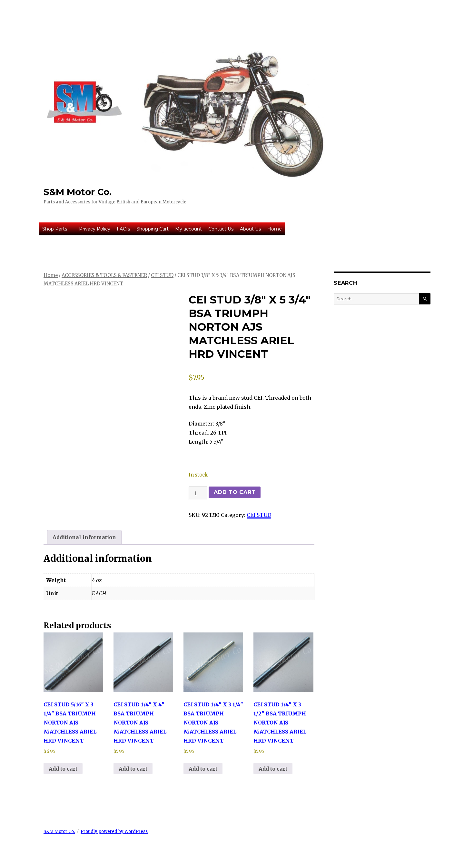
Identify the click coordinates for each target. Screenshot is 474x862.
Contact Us (220, 229)
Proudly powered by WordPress (114, 831)
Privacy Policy (94, 229)
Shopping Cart (152, 229)
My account (188, 229)
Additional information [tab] (84, 537)
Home (274, 229)
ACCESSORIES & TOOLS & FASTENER (104, 275)
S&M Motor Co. (78, 191)
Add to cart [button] (63, 768)
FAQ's (123, 229)
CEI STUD (162, 275)
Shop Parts (54, 229)
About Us (250, 229)
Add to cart (234, 492)
